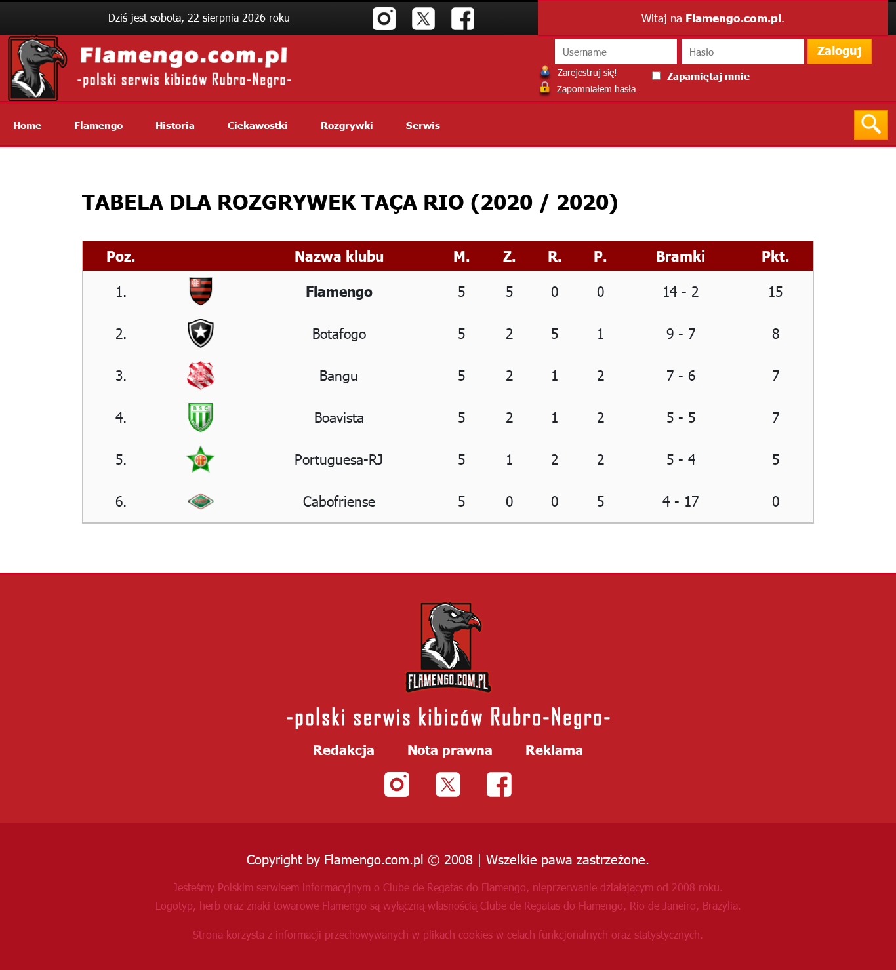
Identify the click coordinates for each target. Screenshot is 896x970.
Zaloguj (839, 50)
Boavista (339, 416)
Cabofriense (339, 500)
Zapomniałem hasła (595, 89)
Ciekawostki (258, 125)
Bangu (338, 374)
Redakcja (344, 749)
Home (27, 125)
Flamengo (98, 125)
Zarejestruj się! (586, 72)
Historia (175, 125)
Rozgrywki (347, 125)
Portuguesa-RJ (339, 458)
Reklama (554, 749)
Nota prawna (450, 749)
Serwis (423, 125)
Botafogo (339, 332)
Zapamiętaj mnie (708, 76)
